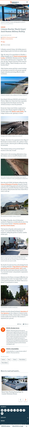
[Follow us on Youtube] (2, 410)
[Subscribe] (2, 413)
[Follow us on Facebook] (17, 410)
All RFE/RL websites (5, 426)
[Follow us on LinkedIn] (21, 410)
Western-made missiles (18, 111)
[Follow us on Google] (11, 410)
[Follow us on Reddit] (5, 410)
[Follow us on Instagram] (8, 410)
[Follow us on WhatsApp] (24, 410)
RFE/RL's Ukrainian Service (8, 37)
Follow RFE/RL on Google (17, 426)
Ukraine (3, 27)
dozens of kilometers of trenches (9, 184)
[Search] (26, 426)
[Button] (3, 42)
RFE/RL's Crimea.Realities (7, 39)
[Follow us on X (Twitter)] (14, 410)
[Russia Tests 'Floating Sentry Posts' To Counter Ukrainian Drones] (14, 383)
